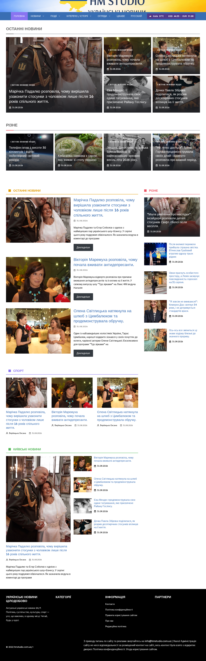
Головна (19, 16)
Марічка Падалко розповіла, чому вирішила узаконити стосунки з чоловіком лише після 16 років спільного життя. (51, 96)
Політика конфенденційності (109, 649)
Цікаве (121, 16)
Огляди (102, 16)
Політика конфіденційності (119, 609)
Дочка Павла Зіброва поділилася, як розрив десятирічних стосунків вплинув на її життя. (172, 96)
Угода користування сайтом (141, 649)
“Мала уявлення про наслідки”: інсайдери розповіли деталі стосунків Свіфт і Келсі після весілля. (169, 220)
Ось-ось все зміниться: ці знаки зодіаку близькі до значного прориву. (183, 333)
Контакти (110, 604)
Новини (36, 16)
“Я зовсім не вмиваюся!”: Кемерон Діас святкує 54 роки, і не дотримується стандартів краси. (183, 306)
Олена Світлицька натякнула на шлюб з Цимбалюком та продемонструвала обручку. (176, 59)
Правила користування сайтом (121, 615)
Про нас (109, 620)
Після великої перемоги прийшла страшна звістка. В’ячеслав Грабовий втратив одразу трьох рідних (183, 250)
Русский (136, 16)
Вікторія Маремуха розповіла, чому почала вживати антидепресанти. (125, 59)
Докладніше (83, 247)
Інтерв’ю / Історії (77, 16)
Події (54, 16)
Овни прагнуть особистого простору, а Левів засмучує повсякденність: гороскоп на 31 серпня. (184, 277)
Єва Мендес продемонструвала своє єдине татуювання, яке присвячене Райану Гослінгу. (127, 96)
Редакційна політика (115, 626)
